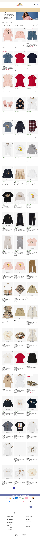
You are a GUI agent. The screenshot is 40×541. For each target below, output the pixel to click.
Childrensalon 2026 (18, 537)
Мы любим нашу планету (21, 513)
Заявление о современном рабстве (29, 526)
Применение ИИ (28, 521)
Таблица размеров (10, 522)
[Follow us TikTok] (30, 502)
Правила (27, 523)
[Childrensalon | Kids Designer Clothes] (20, 4)
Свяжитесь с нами (10, 519)
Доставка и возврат (10, 516)
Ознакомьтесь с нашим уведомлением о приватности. (14, 509)
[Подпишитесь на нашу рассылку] (31, 507)
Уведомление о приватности (28, 520)
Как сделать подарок (29, 516)
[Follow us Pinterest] (23, 502)
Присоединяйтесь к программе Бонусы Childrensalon (20, 495)
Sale (20, 7)
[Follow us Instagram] (16, 502)
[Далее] (26, 488)
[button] (5, 4)
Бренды (25, 7)
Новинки (15, 7)
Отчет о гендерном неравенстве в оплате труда (10, 525)
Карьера (27, 517)
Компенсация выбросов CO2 (10, 527)
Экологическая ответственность (9, 529)
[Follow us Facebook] (9, 502)
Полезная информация (29, 524)
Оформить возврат (10, 517)
